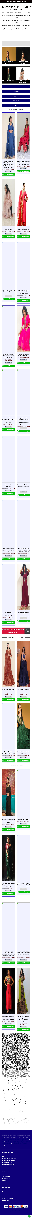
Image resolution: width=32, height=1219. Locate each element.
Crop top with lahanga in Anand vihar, (16, 1098)
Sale (3, 1156)
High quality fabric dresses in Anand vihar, (15, 1092)
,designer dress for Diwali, (7, 1035)
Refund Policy (5, 1196)
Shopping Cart (6, 1187)
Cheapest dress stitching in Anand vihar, (17, 1102)
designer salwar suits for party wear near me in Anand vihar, (15, 1118)
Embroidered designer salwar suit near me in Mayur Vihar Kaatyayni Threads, (16, 1060)
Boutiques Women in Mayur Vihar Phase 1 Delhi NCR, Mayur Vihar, (16, 1075)
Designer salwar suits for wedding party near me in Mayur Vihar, (15, 1071)
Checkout (4, 1189)
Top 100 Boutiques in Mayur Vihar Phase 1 (15, 1079)
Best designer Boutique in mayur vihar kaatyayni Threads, (14, 1049)
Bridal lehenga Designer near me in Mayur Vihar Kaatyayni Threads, (16, 1054)
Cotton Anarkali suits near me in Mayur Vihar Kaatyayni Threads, (15, 1064)
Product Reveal (6, 1178)
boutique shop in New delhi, (13, 1041)
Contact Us (5, 1194)
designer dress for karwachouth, (19, 1033)
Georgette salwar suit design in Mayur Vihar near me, (15, 1083)
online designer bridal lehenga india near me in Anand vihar (16, 1123)
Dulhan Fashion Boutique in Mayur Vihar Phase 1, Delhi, (13, 1078)
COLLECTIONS (16, 96)
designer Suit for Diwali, (7, 1033)
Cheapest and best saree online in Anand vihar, (15, 1100)
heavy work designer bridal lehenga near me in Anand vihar (16, 1109)
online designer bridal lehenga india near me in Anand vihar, (15, 1117)
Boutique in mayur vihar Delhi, (12, 1080)
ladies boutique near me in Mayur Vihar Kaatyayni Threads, (15, 1051)
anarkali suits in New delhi (12, 1040)
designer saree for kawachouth (22, 1034)
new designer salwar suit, (16, 1111)
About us (4, 1174)
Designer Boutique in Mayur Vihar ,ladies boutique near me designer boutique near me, (16, 1086)
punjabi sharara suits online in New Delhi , (15, 1039)
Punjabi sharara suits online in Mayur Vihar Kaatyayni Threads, (15, 1063)
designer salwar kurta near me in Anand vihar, (20, 1104)
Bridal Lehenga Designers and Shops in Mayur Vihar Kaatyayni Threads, (16, 1050)
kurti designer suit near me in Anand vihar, (11, 1105)
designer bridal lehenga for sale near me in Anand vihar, (14, 1119)
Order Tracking (6, 1176)
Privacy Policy (5, 1200)
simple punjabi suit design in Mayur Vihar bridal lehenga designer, (15, 1085)
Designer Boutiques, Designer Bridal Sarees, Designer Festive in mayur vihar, (15, 1073)
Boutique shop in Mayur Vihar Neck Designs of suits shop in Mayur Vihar (16, 1082)
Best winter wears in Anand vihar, (18, 1092)
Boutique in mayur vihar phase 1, (13, 1081)
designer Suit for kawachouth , (8, 1034)
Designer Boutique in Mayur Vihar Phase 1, (20, 1077)
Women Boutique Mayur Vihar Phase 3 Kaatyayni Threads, (15, 1066)
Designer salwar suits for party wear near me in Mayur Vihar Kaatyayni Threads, (16, 1059)
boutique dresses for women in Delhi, (17, 1047)
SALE (16, 105)
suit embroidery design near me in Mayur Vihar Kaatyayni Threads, (16, 1052)
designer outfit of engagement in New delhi (18, 1037)
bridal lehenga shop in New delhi (9, 1043)
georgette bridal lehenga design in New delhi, (20, 1042)
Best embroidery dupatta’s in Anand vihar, (17, 1094)
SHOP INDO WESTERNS (8, 1164)
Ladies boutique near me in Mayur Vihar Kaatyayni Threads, (15, 1055)
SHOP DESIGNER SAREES (8, 1160)
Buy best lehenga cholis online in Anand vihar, (14, 1097)
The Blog (4, 1172)
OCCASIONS (16, 100)
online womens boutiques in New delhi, (15, 1048)
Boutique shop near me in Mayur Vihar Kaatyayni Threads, (14, 1053)
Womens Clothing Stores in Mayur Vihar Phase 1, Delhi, (16, 1074)
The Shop (4, 1180)
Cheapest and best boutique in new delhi (20, 1045)
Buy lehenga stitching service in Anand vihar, (14, 1100)
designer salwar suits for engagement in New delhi (13, 1038)
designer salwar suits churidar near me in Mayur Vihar (16, 1072)
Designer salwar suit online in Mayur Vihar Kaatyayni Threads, (15, 1062)
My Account (5, 1192)
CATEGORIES (16, 91)
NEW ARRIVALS (16, 87)
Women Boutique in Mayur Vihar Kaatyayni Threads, (14, 1067)
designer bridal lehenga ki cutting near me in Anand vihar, (15, 1108)
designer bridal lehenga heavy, (13, 1110)
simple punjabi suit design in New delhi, (12, 1044)
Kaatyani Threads (19, 1211)
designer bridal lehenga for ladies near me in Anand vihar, (17, 1116)
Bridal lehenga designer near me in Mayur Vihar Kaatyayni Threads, (15, 1061)
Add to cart (8, 171)
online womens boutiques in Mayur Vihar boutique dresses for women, (15, 1091)
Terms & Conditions (7, 1198)
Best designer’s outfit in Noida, (22, 1048)
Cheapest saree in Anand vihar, (9, 1103)
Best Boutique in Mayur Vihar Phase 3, (10, 1076)
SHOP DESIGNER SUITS (8, 1162)
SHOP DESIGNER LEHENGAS (9, 1158)
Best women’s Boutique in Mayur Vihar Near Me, (16, 1088)
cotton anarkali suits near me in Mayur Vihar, (15, 1070)
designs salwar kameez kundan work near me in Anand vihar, (14, 1106)
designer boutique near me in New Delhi (10, 1046)
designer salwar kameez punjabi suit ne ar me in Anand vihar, (15, 1107)
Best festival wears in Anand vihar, (15, 1096)
